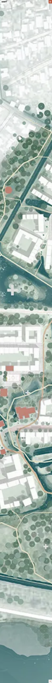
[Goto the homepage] (4, 1)
